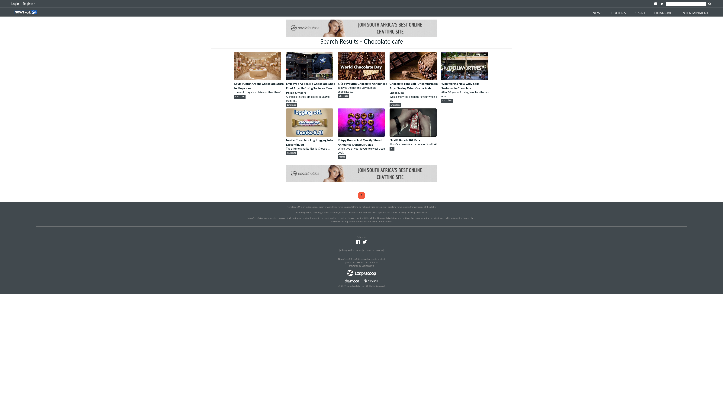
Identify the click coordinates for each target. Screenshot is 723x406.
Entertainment (695, 13)
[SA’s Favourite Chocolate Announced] (361, 79)
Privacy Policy (347, 250)
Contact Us (368, 250)
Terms (359, 250)
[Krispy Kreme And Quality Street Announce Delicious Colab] (361, 135)
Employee (291, 105)
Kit (392, 148)
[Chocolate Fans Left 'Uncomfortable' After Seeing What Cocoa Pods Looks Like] (413, 79)
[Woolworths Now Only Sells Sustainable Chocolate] (464, 79)
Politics (618, 13)
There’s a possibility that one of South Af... (414, 144)
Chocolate (239, 97)
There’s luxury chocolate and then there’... (258, 92)
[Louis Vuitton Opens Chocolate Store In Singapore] (257, 79)
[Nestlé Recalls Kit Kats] (413, 135)
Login (15, 4)
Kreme (342, 157)
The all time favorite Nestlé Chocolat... (308, 149)
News (597, 13)
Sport (640, 13)
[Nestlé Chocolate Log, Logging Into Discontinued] (309, 135)
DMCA (379, 250)
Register (29, 4)
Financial (663, 13)
